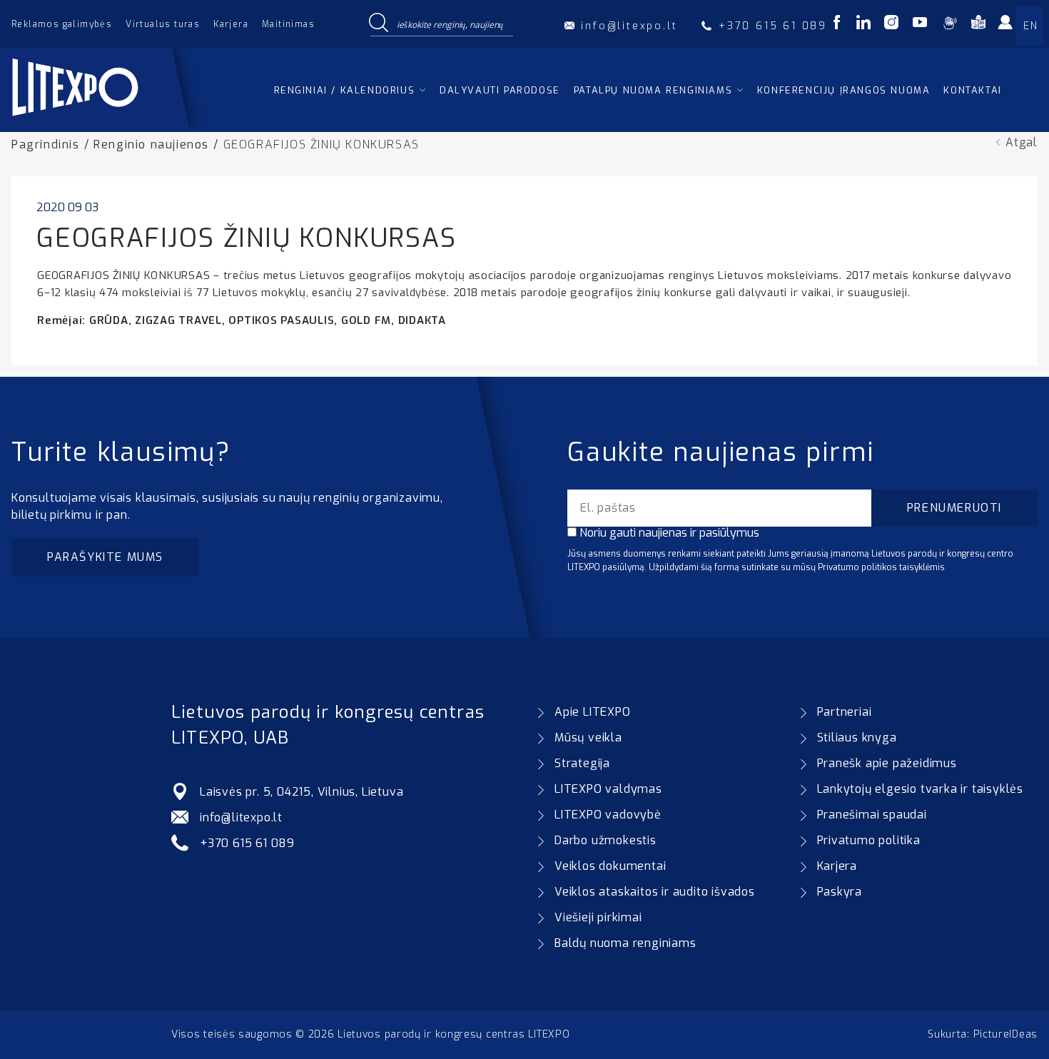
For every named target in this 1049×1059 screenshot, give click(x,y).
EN (1030, 26)
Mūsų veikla (588, 737)
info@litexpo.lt (241, 817)
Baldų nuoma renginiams (625, 943)
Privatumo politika (869, 840)
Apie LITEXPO (592, 711)
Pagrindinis (45, 144)
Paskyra (840, 891)
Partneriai (844, 711)
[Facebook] (836, 24)
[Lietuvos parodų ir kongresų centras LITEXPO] (108, 125)
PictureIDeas (1005, 1034)
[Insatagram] (891, 24)
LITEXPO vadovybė (608, 814)
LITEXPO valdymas (608, 788)
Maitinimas (288, 24)
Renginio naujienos (151, 144)
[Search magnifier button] (378, 23)
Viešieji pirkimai (598, 917)
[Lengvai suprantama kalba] (978, 24)
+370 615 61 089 (247, 843)
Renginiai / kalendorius (344, 90)
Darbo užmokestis (605, 840)
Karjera (230, 24)
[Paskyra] (1009, 27)
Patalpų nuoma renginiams (653, 90)
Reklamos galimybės (61, 24)
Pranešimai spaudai (872, 814)
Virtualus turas (163, 24)
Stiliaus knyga (857, 737)
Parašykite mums (105, 556)
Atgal (1021, 142)
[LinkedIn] (863, 24)
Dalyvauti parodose (500, 90)
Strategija (582, 763)
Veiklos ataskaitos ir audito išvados (654, 891)
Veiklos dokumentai (610, 865)
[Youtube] (920, 24)
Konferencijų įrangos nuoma (844, 90)
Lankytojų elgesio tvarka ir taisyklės (920, 788)
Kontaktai (972, 90)
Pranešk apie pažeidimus (887, 763)
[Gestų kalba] (949, 24)
